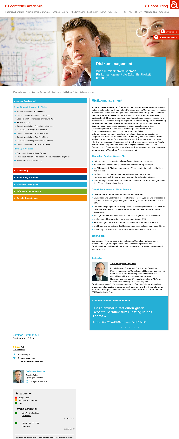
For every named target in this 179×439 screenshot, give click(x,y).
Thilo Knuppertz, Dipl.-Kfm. (123, 264)
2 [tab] (126, 327)
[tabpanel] (129, 313)
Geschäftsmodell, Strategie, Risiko (65, 92)
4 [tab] (134, 327)
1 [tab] (122, 327)
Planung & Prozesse (23, 149)
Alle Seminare (78, 12)
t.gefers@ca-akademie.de (35, 378)
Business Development (41, 92)
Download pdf (24, 355)
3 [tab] (130, 327)
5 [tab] (138, 327)
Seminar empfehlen (26, 358)
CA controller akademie (21, 92)
